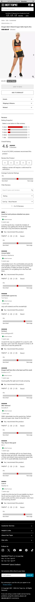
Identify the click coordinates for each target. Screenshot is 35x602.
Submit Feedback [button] (15, 564)
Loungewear (13, 20)
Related (5, 107)
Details (5, 99)
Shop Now (24, 1)
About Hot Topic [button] (7, 535)
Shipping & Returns (9, 103)
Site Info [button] (4, 540)
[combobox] (17, 9)
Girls (7, 20)
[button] (2, 5)
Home (3, 20)
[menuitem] (32, 5)
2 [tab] (17, 76)
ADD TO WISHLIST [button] (17, 92)
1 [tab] (15, 76)
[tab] (17, 55)
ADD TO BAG (17, 87)
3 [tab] (19, 76)
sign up (29, 575)
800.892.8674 (5, 598)
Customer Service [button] (7, 526)
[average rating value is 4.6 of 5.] (5, 29)
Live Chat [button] (20, 556)
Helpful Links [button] (6, 530)
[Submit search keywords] (2, 9)
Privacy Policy (7, 584)
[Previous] (2, 1)
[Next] (33, 1)
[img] (2, 550)
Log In (27, 15)
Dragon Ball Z (6, 23)
